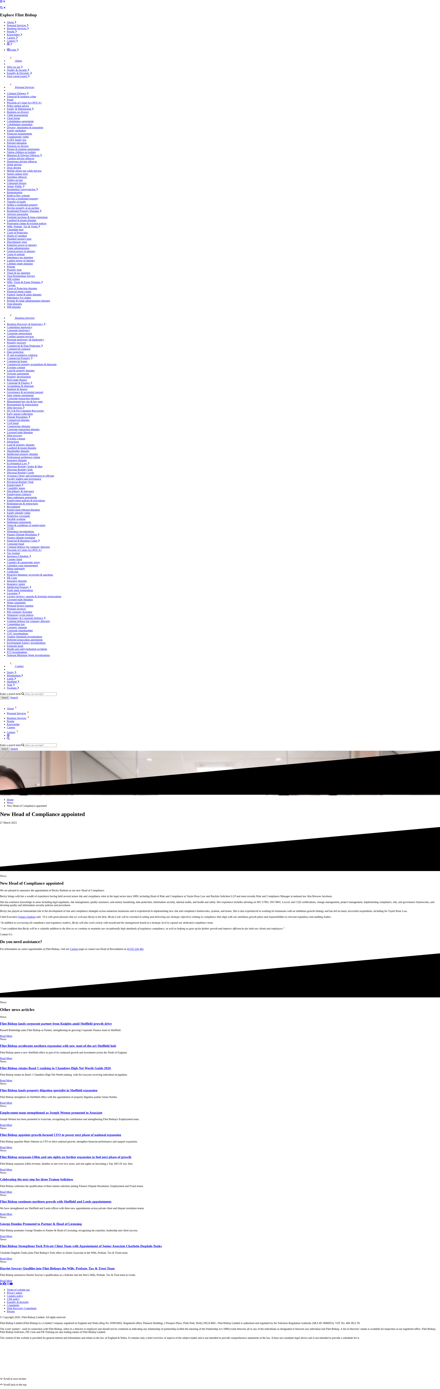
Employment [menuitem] (14, 485)
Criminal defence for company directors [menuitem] (28, 546)
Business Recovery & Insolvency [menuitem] (25, 324)
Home (10, 799)
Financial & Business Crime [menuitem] (22, 540)
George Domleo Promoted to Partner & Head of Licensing (41, 1224)
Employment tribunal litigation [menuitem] (23, 509)
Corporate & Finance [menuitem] (18, 382)
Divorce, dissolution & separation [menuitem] (25, 127)
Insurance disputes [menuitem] (17, 460)
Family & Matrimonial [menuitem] (19, 108)
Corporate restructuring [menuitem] (19, 333)
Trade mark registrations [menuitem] (20, 590)
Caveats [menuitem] (11, 285)
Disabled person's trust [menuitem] (19, 238)
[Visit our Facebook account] (5, 1283)
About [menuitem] (10, 22)
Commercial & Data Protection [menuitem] (24, 345)
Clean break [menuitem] (13, 118)
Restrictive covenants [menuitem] (18, 516)
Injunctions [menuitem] (13, 441)
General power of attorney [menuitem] (21, 251)
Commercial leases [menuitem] (17, 361)
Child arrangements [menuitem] (17, 115)
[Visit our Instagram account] (8, 1283)
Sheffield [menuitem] (12, 681)
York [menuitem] (10, 684)
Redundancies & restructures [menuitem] (22, 503)
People (10, 721)
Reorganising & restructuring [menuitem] (22, 404)
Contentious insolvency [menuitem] (19, 327)
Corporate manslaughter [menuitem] (20, 630)
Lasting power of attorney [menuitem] (21, 260)
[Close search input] (4, 7)
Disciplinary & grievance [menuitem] (20, 491)
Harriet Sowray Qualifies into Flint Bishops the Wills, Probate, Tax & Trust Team (57, 1268)
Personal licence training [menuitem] (20, 605)
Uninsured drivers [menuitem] (16, 183)
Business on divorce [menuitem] (18, 112)
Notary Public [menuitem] (15, 186)
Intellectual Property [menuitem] (18, 587)
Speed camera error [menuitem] (17, 173)
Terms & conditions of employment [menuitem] (26, 525)
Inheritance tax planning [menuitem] (20, 257)
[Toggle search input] (1, 7)
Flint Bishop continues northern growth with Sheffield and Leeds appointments (55, 1201)
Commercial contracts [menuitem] (18, 348)
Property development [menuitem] (19, 376)
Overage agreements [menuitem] (18, 373)
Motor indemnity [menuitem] (16, 568)
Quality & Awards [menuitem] (17, 70)
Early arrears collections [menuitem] (20, 413)
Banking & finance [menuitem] (17, 389)
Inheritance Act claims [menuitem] (19, 297)
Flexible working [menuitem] (16, 519)
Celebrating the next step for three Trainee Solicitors (36, 1179)
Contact (11, 732)
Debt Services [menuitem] (15, 407)
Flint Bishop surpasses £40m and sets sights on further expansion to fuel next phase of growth (65, 1157)
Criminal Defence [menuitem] (17, 93)
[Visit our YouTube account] (11, 1283)
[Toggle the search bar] (8, 738)
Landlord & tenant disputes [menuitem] (21, 220)
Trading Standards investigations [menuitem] (24, 636)
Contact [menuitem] (11, 40)
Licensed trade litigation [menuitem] (20, 432)
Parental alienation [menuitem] (17, 142)
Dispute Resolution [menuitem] (17, 416)
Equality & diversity (18, 1302)
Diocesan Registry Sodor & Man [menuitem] (24, 466)
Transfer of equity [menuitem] (16, 201)
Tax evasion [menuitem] (13, 553)
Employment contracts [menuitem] (19, 494)
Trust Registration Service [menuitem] (21, 276)
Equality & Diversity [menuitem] (18, 73)
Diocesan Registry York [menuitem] (20, 469)
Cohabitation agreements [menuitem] (20, 121)
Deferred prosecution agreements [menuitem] (25, 639)
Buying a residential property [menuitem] (22, 198)
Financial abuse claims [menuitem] (19, 291)
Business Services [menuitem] (17, 28)
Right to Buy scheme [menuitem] (18, 195)
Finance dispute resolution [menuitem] (21, 537)
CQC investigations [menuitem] (17, 633)
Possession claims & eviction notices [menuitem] (26, 223)
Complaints (13, 1305)
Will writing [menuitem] (13, 279)
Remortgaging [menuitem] (14, 192)
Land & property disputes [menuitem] (21, 370)
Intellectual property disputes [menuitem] (22, 454)
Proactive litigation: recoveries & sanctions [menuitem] (30, 574)
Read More (6, 1036)
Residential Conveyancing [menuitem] (21, 189)
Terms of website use (18, 1289)
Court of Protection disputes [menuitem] (22, 288)
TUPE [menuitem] (10, 528)
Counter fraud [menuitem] (14, 559)
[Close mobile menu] (4, 1)
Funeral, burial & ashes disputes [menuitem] (24, 294)
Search (14, 697)
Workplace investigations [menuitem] (20, 531)
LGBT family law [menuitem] (16, 139)
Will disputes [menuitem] (14, 306)
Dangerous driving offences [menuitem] (22, 161)
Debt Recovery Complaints (21, 1308)
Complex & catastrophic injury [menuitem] (23, 562)
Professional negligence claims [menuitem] (23, 457)
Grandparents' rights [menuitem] (18, 136)
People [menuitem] (11, 31)
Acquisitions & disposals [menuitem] (20, 386)
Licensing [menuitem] (12, 593)
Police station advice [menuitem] (18, 105)
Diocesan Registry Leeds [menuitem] (20, 472)
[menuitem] (9, 43)
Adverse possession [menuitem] (17, 214)
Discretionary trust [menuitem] (17, 241)
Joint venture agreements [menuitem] (20, 395)
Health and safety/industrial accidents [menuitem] (27, 649)
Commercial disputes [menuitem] (18, 420)
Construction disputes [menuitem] (18, 426)
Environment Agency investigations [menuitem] (26, 642)
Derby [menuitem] (10, 672)
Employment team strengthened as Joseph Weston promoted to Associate (51, 1112)
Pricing (11, 1311)
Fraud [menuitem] (10, 99)
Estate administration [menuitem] (18, 248)
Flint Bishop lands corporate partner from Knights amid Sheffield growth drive (56, 1023)
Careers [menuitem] (11, 37)
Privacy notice (14, 1292)
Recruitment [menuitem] (13, 506)
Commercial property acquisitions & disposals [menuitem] (32, 364)
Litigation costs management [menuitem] (22, 565)
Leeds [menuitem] (10, 678)
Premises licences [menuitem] (16, 608)
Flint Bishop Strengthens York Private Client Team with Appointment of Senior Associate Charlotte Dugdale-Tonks (81, 1246)
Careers (11, 727)
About (10, 708)
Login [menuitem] (13, 49)
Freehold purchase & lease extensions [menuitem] (27, 217)
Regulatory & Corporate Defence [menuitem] (25, 618)
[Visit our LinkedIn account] (1, 1283)
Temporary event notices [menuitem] (20, 615)
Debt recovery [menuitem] (14, 435)
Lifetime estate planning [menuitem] (20, 263)
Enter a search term (10, 693)
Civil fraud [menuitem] (13, 423)
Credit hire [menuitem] (12, 571)
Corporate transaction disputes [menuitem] (23, 398)
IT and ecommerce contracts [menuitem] (22, 355)
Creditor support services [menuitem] (20, 336)
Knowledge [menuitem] (13, 34)
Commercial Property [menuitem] (19, 358)
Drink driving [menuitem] (14, 164)
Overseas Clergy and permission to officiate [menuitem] (30, 475)
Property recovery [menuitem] (16, 342)
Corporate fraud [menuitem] (15, 543)
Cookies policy (15, 1295)
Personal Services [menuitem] (17, 25)
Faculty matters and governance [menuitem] (24, 478)
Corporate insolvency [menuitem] (18, 330)
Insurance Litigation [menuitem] (18, 556)
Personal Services (16, 713)
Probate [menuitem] (11, 266)
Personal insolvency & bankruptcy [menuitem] (25, 339)
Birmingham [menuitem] (14, 675)
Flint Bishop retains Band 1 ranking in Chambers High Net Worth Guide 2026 (55, 1068)
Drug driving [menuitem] (14, 167)
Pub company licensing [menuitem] (19, 611)
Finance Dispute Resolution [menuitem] (22, 534)
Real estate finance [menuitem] (17, 379)
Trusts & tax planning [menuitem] (18, 272)
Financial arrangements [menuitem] (19, 133)
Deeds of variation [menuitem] (17, 235)
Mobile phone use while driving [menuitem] (24, 170)
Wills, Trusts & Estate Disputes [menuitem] (24, 282)
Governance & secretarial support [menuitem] (25, 392)
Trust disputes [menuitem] (14, 303)
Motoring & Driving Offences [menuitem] (23, 155)
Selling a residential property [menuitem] (22, 204)
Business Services (16, 718)
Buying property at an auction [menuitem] (23, 207)
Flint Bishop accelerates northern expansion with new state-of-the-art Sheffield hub (58, 1046)
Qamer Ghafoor (26, 916)
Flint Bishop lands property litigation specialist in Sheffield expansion (48, 1090)
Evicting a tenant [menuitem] (16, 367)
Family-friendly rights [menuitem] (18, 512)
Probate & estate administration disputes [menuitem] (28, 300)
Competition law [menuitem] (16, 624)
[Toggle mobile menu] (1, 1)
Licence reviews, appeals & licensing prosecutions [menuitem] (34, 596)
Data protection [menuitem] (15, 352)
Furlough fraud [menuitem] (15, 645)
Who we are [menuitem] (14, 66)
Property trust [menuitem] (14, 269)
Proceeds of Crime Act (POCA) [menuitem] (24, 102)
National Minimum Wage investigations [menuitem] (28, 655)
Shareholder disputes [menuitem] (18, 451)
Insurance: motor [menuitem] (16, 584)
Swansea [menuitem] (12, 687)
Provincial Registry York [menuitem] (20, 481)
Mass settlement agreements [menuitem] (22, 497)
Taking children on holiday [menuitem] (21, 152)
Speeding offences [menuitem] (17, 177)
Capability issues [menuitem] (16, 488)
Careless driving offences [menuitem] (20, 158)
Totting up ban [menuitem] (15, 180)
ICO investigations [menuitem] (17, 652)
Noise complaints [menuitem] (16, 602)
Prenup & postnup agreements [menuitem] (23, 149)
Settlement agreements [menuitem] (19, 522)
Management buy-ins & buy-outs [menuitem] (25, 401)
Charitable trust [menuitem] (15, 229)
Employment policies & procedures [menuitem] (26, 500)
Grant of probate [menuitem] (16, 254)
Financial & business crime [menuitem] (21, 96)
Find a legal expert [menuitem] (17, 76)
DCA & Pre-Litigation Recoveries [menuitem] (25, 410)
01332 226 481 (135, 949)
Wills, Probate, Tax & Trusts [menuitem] (22, 226)
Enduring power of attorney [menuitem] (22, 245)
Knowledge (13, 724)
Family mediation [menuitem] (16, 130)
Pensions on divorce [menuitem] (18, 146)
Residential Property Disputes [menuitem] (23, 211)
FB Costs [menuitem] (12, 577)
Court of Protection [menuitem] (17, 232)
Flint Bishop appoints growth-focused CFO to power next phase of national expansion (60, 1135)
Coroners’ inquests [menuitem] (17, 627)
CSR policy (13, 1299)
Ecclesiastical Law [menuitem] (17, 463)
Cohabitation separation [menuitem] (19, 124)
